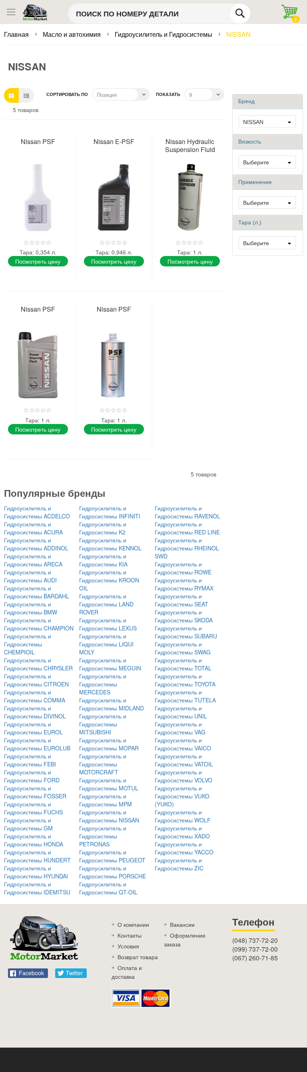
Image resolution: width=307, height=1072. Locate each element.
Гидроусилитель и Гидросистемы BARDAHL (36, 592)
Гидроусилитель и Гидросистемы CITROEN (36, 680)
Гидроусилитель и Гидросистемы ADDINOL (36, 544)
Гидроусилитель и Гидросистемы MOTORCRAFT (102, 764)
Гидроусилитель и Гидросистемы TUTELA (185, 696)
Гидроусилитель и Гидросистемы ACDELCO (37, 512)
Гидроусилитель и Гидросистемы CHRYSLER (38, 664)
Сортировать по (67, 94)
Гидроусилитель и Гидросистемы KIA (103, 560)
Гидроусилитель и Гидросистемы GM (28, 824)
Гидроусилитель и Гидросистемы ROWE (183, 568)
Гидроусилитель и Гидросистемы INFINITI (109, 512)
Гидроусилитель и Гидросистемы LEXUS (108, 624)
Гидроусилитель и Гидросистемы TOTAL (183, 664)
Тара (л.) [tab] (249, 222)
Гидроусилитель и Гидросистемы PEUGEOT (112, 856)
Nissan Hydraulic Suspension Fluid (190, 145)
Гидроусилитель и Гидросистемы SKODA (184, 616)
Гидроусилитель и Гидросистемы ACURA (33, 528)
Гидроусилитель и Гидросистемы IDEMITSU (37, 888)
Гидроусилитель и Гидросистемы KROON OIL (109, 580)
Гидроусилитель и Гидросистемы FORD (32, 776)
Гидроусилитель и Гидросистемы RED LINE (187, 528)
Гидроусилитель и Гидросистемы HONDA (33, 840)
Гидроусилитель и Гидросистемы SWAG (183, 648)
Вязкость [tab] (249, 141)
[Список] (26, 95)
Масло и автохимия (72, 34)
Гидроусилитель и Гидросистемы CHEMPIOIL (27, 644)
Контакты (130, 935)
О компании (133, 924)
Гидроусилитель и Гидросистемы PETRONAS (102, 836)
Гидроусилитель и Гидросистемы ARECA (33, 560)
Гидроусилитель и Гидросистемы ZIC (179, 864)
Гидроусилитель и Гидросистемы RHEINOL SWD (187, 548)
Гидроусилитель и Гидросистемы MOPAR (109, 744)
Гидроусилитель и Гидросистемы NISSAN (109, 816)
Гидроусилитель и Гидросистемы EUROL (33, 728)
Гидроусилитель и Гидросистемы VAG (180, 728)
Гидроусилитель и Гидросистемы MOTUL (108, 784)
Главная (17, 34)
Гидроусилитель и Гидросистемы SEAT (181, 600)
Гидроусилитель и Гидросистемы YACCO (184, 848)
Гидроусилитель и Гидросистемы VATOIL (184, 760)
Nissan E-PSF (114, 141)
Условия (128, 946)
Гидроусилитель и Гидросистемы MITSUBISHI (102, 724)
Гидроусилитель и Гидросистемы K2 (102, 528)
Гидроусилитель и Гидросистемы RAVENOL (187, 512)
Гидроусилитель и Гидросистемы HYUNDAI (36, 872)
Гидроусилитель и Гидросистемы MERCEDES (102, 684)
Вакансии (182, 924)
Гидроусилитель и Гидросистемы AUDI (30, 576)
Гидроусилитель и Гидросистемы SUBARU (186, 632)
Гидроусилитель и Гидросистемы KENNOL (110, 544)
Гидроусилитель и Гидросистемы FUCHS (33, 808)
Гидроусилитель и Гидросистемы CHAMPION (39, 624)
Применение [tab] (255, 182)
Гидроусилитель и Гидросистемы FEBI (30, 760)
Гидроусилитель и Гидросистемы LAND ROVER (106, 604)
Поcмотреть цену (37, 261)
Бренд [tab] (246, 101)
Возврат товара (138, 957)
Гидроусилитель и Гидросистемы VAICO (183, 744)
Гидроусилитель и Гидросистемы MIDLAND (111, 704)
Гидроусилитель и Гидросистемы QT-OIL (108, 888)
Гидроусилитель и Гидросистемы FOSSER (35, 792)
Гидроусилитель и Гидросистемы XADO (182, 832)
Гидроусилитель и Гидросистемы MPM (105, 800)
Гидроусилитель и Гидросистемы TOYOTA (185, 680)
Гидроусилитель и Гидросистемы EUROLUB (37, 744)
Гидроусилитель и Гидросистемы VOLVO (183, 776)
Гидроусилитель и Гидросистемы (164, 34)
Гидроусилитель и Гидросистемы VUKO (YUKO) (182, 796)
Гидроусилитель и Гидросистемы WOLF (183, 816)
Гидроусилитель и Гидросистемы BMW (30, 608)
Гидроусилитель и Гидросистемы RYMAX (184, 584)
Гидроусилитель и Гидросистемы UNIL (181, 712)
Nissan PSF (38, 141)
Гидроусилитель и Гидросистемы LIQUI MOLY (106, 644)
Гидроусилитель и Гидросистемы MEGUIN (110, 664)
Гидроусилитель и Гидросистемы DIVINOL (35, 712)
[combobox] (159, 14)
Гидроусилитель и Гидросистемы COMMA (34, 696)
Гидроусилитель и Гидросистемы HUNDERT (37, 856)
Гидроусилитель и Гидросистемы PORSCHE (112, 872)
